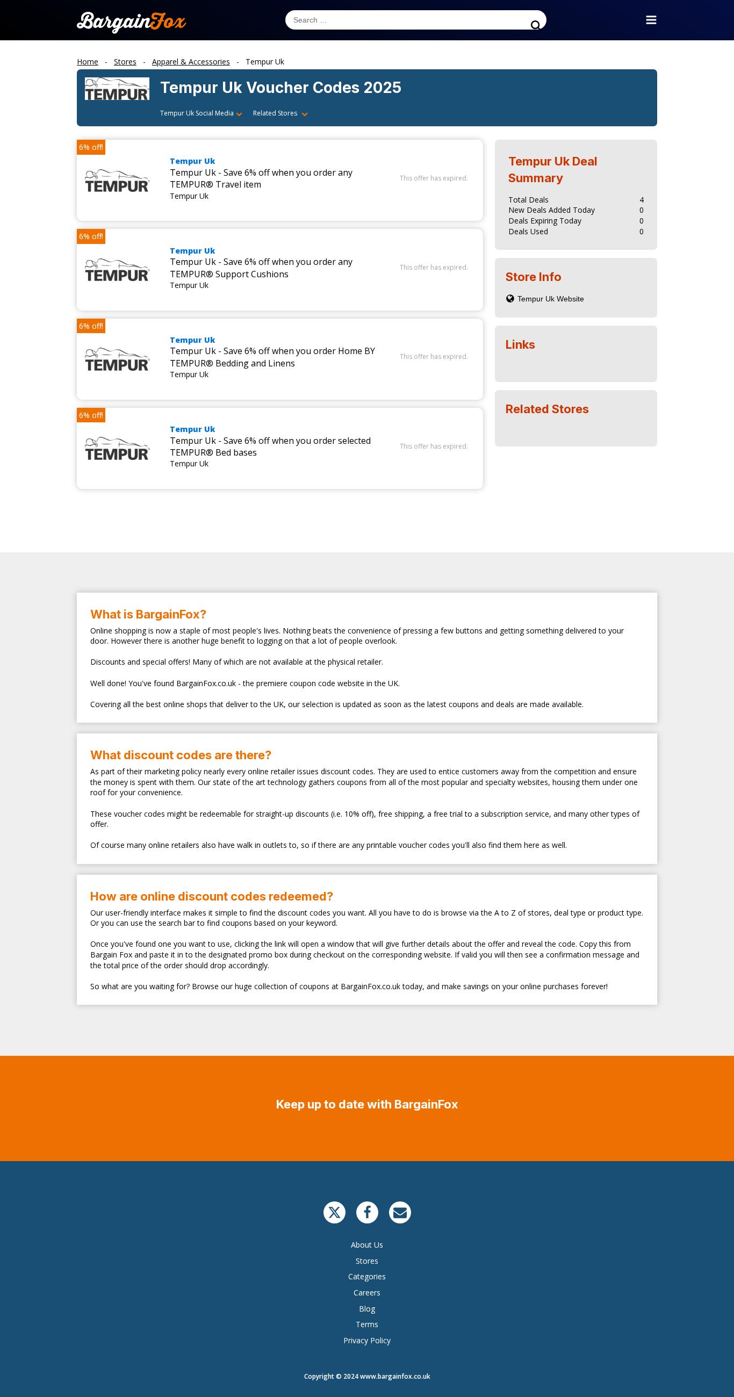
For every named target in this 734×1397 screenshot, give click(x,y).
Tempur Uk (192, 161)
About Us (367, 1245)
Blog (367, 1309)
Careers (367, 1292)
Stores (367, 1261)
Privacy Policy (367, 1340)
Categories (367, 1276)
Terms (367, 1324)
